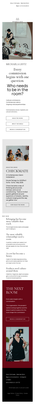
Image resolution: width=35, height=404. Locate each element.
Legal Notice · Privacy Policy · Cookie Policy (17, 394)
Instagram (23, 377)
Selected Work (25, 3)
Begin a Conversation (22, 6)
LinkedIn (8, 380)
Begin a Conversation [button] (17, 129)
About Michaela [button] (17, 124)
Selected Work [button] (17, 118)
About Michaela (15, 3)
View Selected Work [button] (18, 204)
